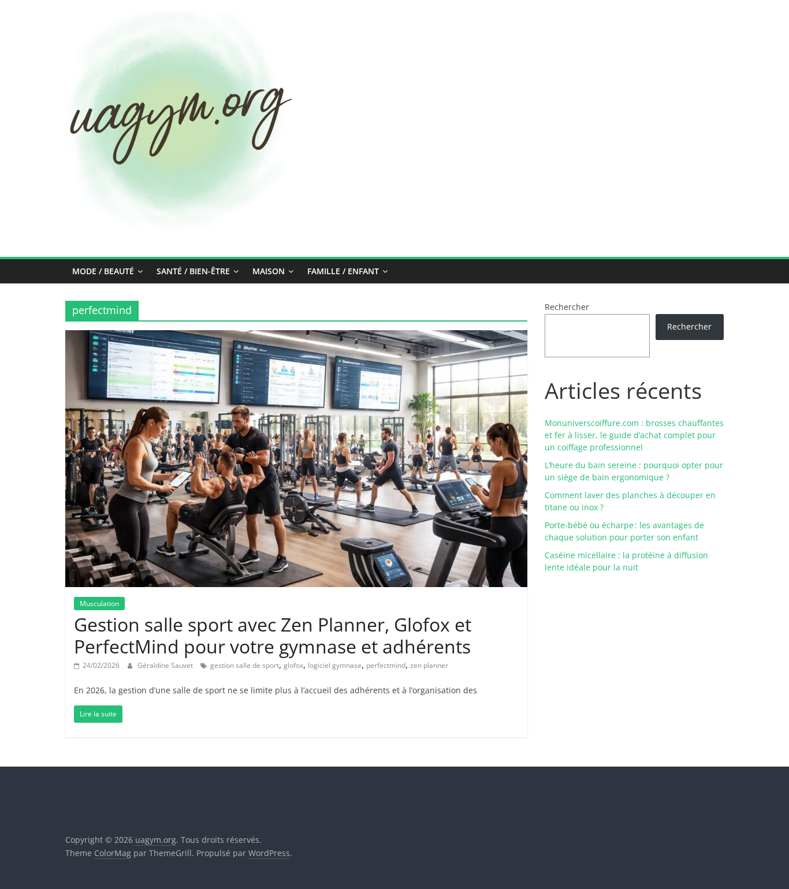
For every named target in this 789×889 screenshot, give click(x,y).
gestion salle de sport (244, 665)
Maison (268, 271)
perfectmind (385, 665)
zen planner (429, 665)
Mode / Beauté (103, 271)
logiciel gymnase (335, 665)
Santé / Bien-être (193, 271)
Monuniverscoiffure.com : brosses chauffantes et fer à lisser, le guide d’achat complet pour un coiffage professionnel (634, 435)
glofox (293, 665)
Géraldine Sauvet (166, 665)
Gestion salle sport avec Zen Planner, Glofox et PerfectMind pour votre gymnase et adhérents (272, 635)
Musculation (99, 603)
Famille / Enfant (343, 271)
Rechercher (567, 306)
